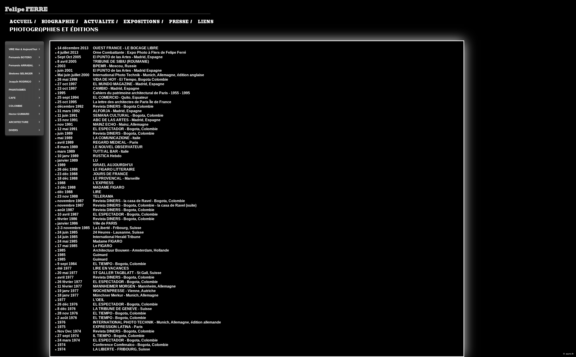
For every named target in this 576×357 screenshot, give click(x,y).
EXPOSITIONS (142, 21)
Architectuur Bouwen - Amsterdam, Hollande (131, 250)
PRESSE (179, 21)
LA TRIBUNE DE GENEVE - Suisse (122, 309)
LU (95, 160)
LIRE (97, 192)
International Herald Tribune (116, 237)
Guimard (100, 255)
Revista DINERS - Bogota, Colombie (123, 133)
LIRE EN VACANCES (111, 268)
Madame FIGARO (107, 241)
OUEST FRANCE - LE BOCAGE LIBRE (125, 48)
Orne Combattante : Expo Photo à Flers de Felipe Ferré (139, 52)
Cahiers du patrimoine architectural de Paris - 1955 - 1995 (141, 93)
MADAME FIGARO (108, 187)
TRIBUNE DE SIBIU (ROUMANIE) (121, 61)
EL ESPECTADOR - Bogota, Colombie (125, 129)
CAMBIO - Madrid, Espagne (116, 88)
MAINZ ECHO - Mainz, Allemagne (120, 124)
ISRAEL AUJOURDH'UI (113, 165)
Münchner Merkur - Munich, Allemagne (125, 295)
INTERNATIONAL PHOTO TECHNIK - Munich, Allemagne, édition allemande (157, 322)
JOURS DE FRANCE (110, 174)
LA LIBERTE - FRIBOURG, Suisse (121, 349)
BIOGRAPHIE (58, 21)
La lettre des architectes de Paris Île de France (132, 102)
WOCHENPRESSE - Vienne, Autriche (124, 291)
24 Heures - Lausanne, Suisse (118, 232)
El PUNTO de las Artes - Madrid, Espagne (128, 57)
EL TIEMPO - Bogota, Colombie (119, 264)
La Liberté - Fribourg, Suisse (117, 228)
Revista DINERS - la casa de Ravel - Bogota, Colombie (139, 201)
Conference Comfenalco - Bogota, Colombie (130, 345)
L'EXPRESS (103, 183)
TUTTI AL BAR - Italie (111, 151)
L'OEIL (98, 300)
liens (206, 21)
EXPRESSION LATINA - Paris (118, 327)
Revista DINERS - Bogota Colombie (123, 106)
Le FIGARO (102, 246)
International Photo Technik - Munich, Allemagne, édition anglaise (148, 75)
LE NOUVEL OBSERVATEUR (118, 147)
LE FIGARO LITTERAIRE (114, 169)
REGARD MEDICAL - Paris (115, 142)
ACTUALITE (99, 21)
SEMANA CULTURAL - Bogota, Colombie (128, 115)
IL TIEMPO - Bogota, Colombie (118, 336)
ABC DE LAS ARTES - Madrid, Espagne (126, 120)
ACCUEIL (20, 21)
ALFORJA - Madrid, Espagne (117, 111)
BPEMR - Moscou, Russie (115, 66)
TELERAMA (103, 196)
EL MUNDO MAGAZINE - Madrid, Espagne (128, 84)
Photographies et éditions (53, 30)
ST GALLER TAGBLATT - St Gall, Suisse (127, 273)
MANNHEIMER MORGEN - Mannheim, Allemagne (134, 286)
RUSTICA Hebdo (107, 156)
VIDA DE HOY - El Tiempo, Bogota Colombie (130, 79)
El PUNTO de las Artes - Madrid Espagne (127, 70)
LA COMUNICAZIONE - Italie (116, 138)
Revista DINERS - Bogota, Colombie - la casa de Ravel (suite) (144, 205)
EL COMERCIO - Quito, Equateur (120, 97)
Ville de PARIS (105, 223)
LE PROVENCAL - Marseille (116, 178)
